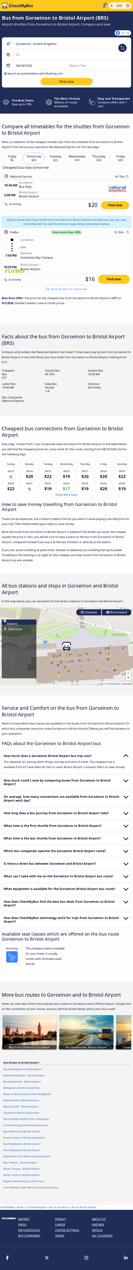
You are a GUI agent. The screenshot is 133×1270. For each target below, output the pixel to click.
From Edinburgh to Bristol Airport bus (25, 1125)
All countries (102, 1236)
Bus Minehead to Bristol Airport (22, 1144)
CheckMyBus (7, 1207)
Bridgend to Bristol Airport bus (21, 1087)
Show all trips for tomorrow (68, 289)
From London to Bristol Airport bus (24, 1137)
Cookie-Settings (67, 1230)
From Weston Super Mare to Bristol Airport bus (31, 1187)
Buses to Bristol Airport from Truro (23, 1181)
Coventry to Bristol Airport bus (21, 1112)
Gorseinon (90, 612)
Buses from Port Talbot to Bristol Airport (27, 1156)
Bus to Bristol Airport (84, 1207)
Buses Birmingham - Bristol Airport (24, 1075)
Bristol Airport (118, 612)
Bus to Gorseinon (59, 1207)
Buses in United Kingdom (32, 1207)
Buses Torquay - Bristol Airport (21, 1168)
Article (97, 1230)
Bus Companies (29, 1236)
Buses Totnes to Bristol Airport (21, 1175)
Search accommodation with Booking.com (35, 73)
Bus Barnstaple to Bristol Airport (22, 1069)
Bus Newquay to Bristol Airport (21, 1150)
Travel (60, 1236)
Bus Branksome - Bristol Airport (22, 1081)
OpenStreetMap (113, 683)
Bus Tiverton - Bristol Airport (20, 1162)
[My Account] (104, 5)
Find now (115, 205)
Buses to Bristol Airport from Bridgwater (27, 1094)
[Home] (50, 6)
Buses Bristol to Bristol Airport (21, 1100)
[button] (66, 646)
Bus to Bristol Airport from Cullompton (26, 1119)
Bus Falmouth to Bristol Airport (21, 1131)
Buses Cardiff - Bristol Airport (20, 1106)
